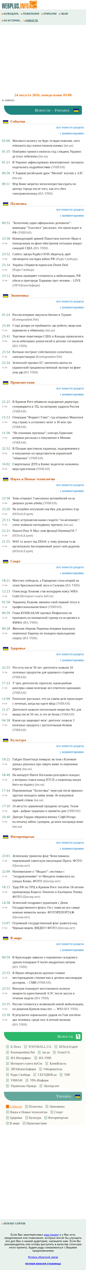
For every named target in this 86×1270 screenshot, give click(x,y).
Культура (34, 1117)
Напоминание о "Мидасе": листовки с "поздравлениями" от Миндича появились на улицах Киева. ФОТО (43, 876)
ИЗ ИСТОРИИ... (12, 20)
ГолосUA (63, 1052)
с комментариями (72, 133)
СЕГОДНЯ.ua (46, 1074)
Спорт (58, 1112)
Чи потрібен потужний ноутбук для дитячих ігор (45, 509)
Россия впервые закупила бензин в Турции (41, 314)
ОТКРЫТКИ (50, 13)
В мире (14, 1123)
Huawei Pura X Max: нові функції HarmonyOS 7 (44, 530)
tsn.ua (45, 1052)
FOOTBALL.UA (39, 1046)
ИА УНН (44, 1058)
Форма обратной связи (43, 1257)
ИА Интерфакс (20, 1058)
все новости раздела (70, 127)
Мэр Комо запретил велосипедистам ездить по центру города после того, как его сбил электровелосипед (44, 188)
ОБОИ (64, 13)
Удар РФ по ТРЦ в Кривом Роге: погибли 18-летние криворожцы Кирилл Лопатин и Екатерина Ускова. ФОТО (48, 891)
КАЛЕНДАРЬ (11, 13)
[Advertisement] (43, 59)
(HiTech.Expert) (22, 514)
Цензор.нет (50, 1086)
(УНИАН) (58, 167)
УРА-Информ (38, 1080)
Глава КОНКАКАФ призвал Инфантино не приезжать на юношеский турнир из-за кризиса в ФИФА (46, 617)
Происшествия (36, 1123)
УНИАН (15, 1080)
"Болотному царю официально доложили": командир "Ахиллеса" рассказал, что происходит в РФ (47, 227)
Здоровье (15, 1117)
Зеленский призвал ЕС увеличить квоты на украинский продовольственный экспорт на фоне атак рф (46, 367)
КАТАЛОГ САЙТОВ (14, 1223)
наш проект (51, 1234)
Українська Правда (22, 1086)
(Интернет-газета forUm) (36, 596)
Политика (35, 1106)
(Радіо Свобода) (66, 259)
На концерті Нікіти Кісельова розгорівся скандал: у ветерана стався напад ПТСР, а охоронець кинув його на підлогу (46, 779)
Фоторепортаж (57, 1117)
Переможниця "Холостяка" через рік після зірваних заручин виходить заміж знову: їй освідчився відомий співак (47, 795)
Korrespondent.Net (22, 1052)
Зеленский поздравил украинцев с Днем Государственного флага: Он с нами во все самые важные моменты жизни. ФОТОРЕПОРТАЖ (46, 907)
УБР (66, 1074)
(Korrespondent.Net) (25, 319)
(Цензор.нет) (21, 865)
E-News (15, 1046)
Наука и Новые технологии (28, 1112)
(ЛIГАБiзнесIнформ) (26, 285)
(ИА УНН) (45, 193)
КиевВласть (57, 1063)
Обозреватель (52, 1069)
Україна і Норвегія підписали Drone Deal (40, 265)
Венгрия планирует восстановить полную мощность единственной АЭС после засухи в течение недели (43, 993)
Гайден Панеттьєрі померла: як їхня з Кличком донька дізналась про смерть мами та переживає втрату (45, 764)
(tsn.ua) (68, 145)
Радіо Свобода (19, 1074)
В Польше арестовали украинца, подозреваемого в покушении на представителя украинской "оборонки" (45, 453)
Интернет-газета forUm (25, 1063)
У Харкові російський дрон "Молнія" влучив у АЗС (47, 173)
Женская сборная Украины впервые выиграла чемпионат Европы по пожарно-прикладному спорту (43, 633)
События (15, 1106)
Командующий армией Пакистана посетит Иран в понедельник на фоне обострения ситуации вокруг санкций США (47, 243)
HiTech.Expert (67, 1046)
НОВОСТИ (31, 20)
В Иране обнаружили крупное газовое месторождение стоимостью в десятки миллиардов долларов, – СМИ (47, 977)
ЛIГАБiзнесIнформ (22, 1069)
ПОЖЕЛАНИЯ (31, 13)
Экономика (56, 1106)
